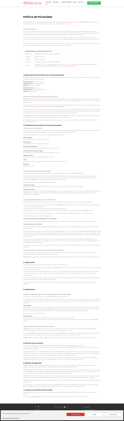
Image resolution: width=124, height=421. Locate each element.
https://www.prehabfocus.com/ (48, 100)
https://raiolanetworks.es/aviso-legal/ (42, 319)
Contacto (81, 2)
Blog (74, 2)
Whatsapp (94, 3)
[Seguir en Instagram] (38, 406)
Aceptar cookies (76, 414)
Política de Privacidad (14, 418)
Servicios (56, 2)
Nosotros (49, 2)
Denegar (94, 414)
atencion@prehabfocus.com (38, 83)
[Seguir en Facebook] (35, 406)
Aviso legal (87, 407)
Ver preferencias (113, 414)
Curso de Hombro (67, 2)
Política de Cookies (6, 418)
